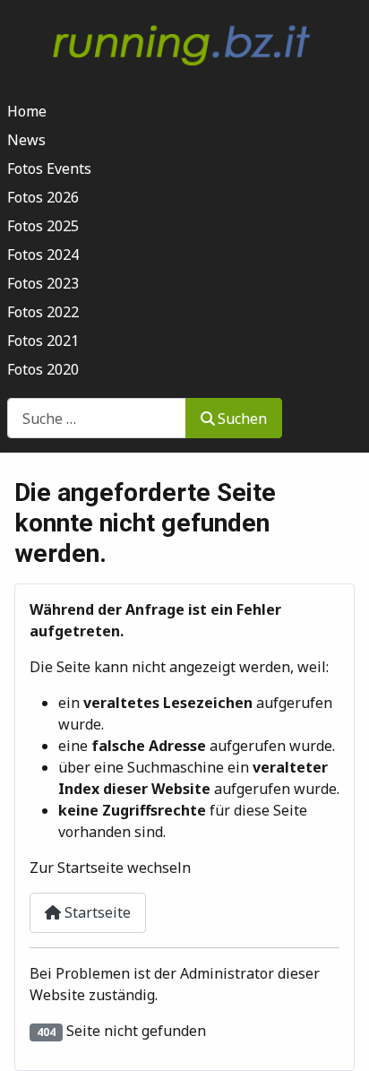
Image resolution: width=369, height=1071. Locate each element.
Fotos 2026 (43, 197)
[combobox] (96, 418)
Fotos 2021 (43, 340)
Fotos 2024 (43, 254)
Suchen (242, 418)
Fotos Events (49, 168)
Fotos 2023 (43, 283)
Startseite (96, 912)
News (26, 140)
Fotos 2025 (43, 226)
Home (27, 111)
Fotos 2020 (43, 369)
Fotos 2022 (43, 312)
